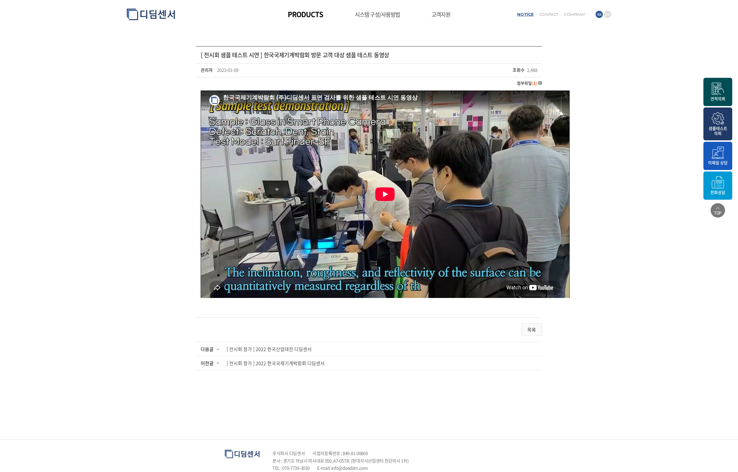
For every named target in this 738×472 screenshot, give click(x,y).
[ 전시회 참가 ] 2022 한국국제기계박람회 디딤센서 (276, 363)
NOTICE (525, 14)
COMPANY (574, 14)
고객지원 (441, 14)
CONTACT (548, 14)
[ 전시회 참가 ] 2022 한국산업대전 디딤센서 (269, 348)
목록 (531, 329)
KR (599, 14)
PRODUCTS (305, 14)
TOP (718, 213)
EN (607, 14)
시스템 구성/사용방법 (377, 14)
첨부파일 (527, 83)
